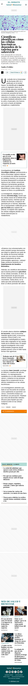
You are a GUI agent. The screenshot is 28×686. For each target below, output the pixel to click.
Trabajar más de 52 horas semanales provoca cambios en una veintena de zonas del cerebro (10, 359)
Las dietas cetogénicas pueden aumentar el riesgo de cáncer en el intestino (20, 638)
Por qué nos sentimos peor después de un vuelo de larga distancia (13, 477)
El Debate (4, 165)
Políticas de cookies (14, 678)
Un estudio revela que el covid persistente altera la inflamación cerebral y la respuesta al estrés (9, 159)
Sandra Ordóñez (7, 67)
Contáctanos (19, 675)
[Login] (26, 5)
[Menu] (1, 2)
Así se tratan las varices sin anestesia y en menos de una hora (15, 492)
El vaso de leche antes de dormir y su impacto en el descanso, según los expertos (6, 623)
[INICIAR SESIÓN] (26, 5)
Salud (14, 407)
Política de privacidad (18, 676)
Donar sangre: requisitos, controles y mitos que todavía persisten (13, 485)
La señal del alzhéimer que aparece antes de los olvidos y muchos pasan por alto (13, 470)
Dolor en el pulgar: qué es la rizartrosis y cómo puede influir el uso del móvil (20, 623)
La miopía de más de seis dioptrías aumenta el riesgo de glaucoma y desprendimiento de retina (21, 654)
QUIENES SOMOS (9, 675)
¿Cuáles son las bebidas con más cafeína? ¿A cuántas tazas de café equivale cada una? (7, 650)
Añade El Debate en (15, 72)
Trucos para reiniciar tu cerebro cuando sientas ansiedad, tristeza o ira (14, 499)
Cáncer (8, 407)
